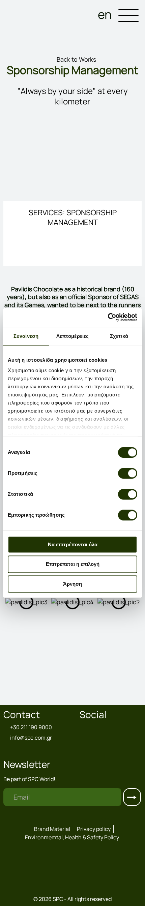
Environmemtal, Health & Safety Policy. (72, 837)
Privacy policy (94, 829)
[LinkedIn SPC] (109, 728)
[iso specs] (72, 888)
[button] (7, 605)
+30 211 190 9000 (31, 727)
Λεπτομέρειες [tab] (72, 336)
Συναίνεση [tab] (25, 336)
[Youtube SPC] (119, 728)
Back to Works (75, 59)
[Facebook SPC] (83, 728)
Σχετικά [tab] (119, 336)
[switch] (127, 473)
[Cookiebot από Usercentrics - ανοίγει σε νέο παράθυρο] (107, 317)
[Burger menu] (128, 16)
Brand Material (52, 829)
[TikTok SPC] (100, 728)
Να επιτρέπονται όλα (72, 544)
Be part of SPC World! (29, 779)
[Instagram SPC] (90, 728)
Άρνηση (72, 584)
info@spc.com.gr (31, 737)
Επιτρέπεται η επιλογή (72, 564)
